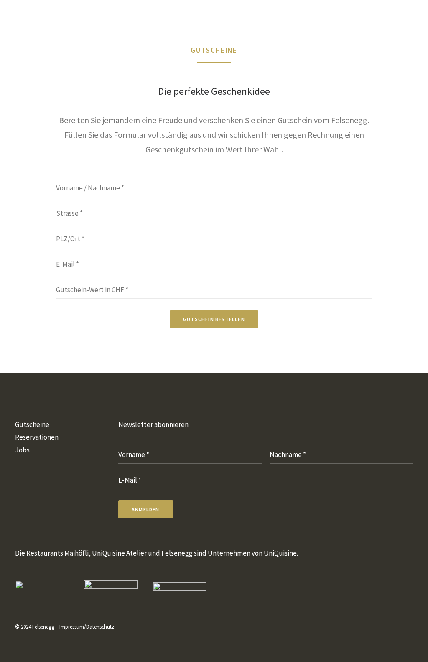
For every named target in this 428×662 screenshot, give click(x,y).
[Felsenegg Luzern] (179, 590)
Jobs (22, 450)
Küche (146, 16)
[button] (397, 16)
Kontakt (310, 16)
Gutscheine (32, 424)
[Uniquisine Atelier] (111, 590)
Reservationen (37, 437)
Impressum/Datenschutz (86, 626)
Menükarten (192, 16)
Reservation (359, 16)
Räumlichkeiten (255, 16)
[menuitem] (146, 16)
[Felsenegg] (52, 16)
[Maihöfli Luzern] (42, 590)
